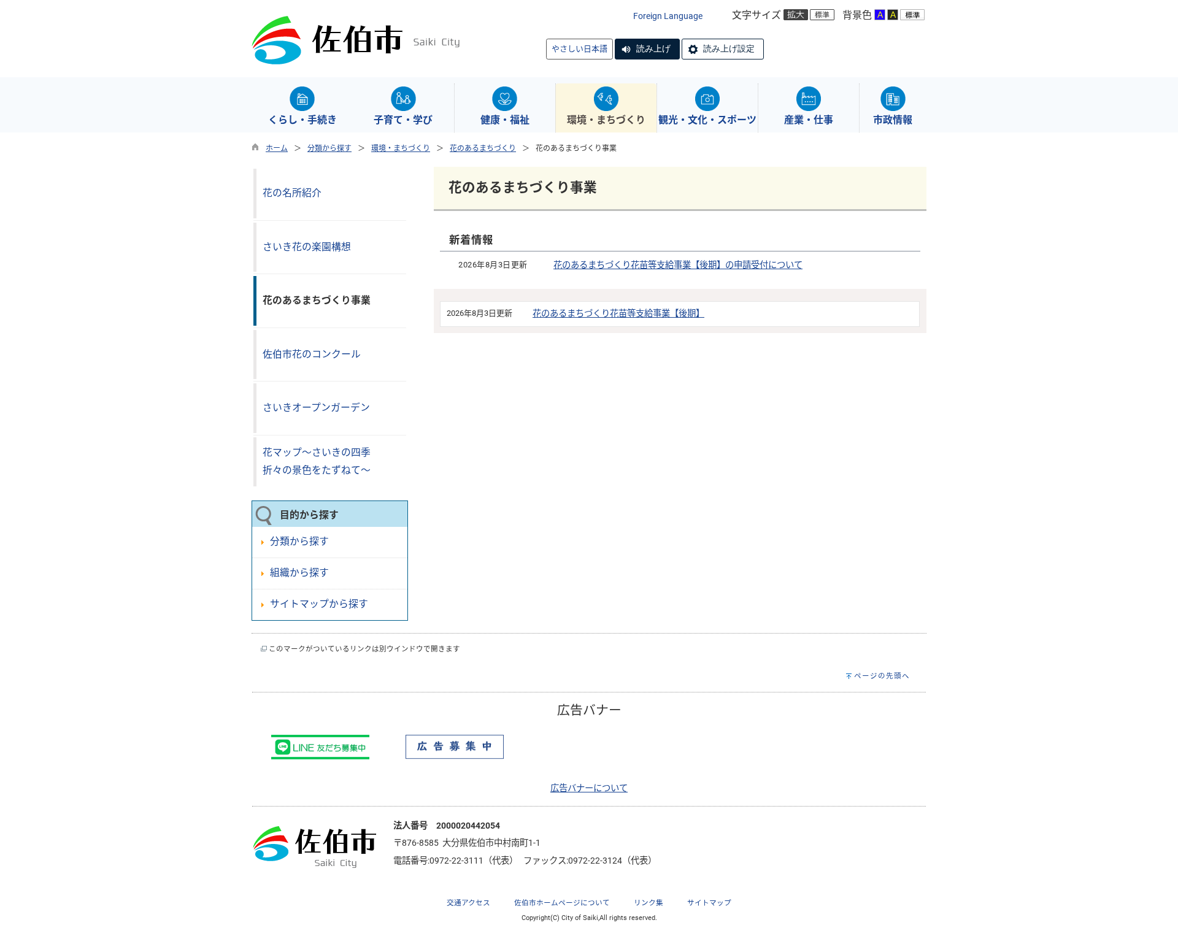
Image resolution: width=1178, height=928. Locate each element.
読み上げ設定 (729, 48)
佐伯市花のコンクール (312, 354)
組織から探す (299, 572)
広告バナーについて (589, 788)
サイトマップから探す (319, 604)
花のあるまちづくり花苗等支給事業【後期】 (618, 314)
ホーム (277, 148)
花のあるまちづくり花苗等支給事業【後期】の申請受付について (678, 265)
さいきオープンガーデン (316, 407)
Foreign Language (668, 16)
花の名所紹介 (292, 193)
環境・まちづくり (400, 148)
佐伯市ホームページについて (562, 903)
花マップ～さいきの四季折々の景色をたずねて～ (317, 461)
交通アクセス (468, 903)
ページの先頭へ (882, 676)
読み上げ (653, 48)
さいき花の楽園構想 (307, 247)
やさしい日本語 (579, 48)
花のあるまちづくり (483, 148)
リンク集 (648, 903)
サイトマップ (709, 903)
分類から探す (329, 148)
